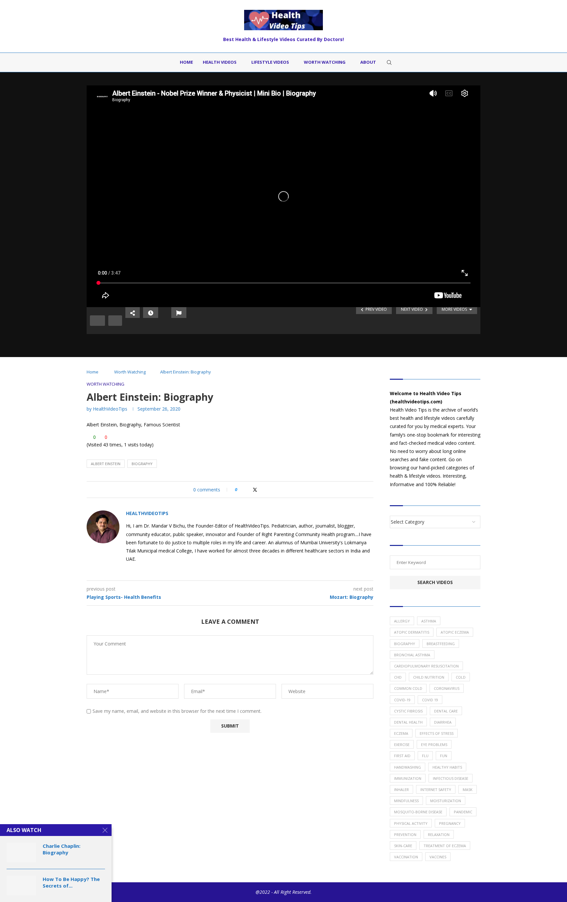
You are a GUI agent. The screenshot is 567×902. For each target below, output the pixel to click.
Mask (467, 789)
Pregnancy (450, 823)
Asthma (428, 621)
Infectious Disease (450, 778)
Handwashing (407, 767)
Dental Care (446, 711)
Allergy (402, 621)
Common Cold (408, 688)
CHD (398, 677)
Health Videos (220, 62)
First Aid (402, 755)
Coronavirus (446, 688)
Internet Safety (435, 789)
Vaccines (438, 856)
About (368, 62)
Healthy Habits (447, 767)
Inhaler (401, 789)
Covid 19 (430, 699)
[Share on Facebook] (248, 489)
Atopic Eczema (455, 632)
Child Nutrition (428, 677)
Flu (425, 755)
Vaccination (406, 856)
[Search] (389, 62)
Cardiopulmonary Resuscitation (426, 666)
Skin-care (403, 845)
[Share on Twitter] (255, 489)
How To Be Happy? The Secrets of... (71, 882)
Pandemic (463, 811)
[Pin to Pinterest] (261, 489)
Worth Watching (325, 62)
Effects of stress (436, 733)
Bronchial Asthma (412, 654)
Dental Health (408, 722)
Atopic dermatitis (411, 632)
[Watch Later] (150, 312)
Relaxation (439, 834)
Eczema (401, 733)
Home (186, 62)
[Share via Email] (268, 489)
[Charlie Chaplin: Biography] (21, 852)
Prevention (405, 834)
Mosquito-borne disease (418, 811)
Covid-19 (402, 699)
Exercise (402, 744)
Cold (461, 677)
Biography (142, 463)
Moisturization (445, 800)
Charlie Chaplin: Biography (61, 849)
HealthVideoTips (110, 409)
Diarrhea (443, 722)
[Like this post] (240, 489)
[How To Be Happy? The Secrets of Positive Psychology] (21, 885)
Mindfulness (406, 800)
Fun (443, 755)
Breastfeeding (441, 643)
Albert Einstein (105, 463)
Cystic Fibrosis (408, 711)
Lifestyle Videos (270, 62)
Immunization (407, 778)
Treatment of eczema (445, 845)
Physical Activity (411, 823)
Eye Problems (434, 744)
